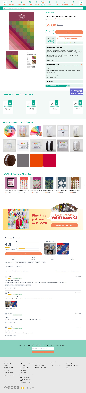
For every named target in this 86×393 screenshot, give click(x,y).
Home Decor (23, 369)
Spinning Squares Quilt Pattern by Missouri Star (24, 190)
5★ (6, 271)
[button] (4, 3)
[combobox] (43, 8)
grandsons (30, 262)
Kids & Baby (23, 370)
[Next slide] (84, 185)
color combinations (21, 262)
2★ (18, 271)
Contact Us (69, 363)
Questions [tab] (19, 266)
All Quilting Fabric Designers (27, 374)
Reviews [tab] (9, 266)
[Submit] (4, 8)
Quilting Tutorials (8, 372)
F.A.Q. (68, 367)
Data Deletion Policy (40, 367)
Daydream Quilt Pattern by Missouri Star (36, 190)
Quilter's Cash (7, 363)
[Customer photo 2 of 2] (63, 248)
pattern (37, 262)
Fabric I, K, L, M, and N (54, 109)
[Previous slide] (2, 185)
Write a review (23, 253)
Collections (22, 375)
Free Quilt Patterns (24, 377)
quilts (43, 262)
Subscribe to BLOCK (64, 225)
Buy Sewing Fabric (24, 367)
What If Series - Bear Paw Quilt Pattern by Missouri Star (75, 190)
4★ (10, 271)
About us (6, 370)
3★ (14, 271)
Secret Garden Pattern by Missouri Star (62, 190)
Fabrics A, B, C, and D (8, 109)
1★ (21, 271)
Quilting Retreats (8, 367)
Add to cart (69, 32)
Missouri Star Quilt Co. (65, 19)
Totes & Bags (23, 372)
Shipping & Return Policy (72, 365)
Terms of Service (39, 365)
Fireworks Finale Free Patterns (25, 380)
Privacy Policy (38, 363)
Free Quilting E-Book (25, 382)
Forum (5, 369)
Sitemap (68, 369)
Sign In (52, 363)
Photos (27, 271)
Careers (6, 365)
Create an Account (56, 365)
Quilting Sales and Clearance (27, 363)
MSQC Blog (7, 374)
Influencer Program (9, 375)
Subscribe (22, 365)
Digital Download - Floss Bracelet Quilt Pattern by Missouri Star (11, 190)
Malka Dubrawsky (52, 19)
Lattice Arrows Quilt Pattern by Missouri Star (49, 190)
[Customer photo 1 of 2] (50, 248)
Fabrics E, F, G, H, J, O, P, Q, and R (31, 109)
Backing (78, 108)
